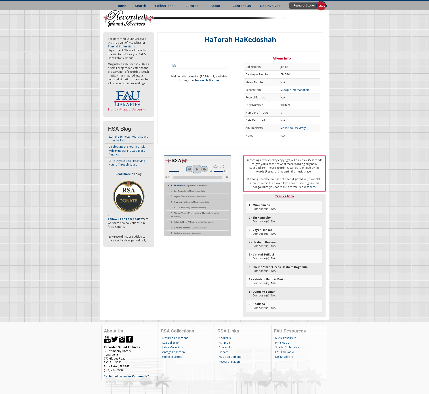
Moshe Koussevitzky (293, 128)
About (215, 5)
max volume (225, 171)
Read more (123, 174)
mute (212, 171)
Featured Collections (175, 338)
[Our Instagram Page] (122, 339)
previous (189, 169)
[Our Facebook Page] (129, 339)
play (196, 169)
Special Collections (287, 347)
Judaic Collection (172, 347)
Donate (223, 352)
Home (121, 5)
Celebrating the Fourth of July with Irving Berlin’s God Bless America (127, 150)
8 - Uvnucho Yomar (189, 228)
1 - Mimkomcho (188, 185)
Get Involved (270, 5)
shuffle (222, 166)
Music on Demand (230, 357)
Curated (192, 5)
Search (140, 5)
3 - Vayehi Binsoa (188, 196)
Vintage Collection (173, 352)
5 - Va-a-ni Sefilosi (188, 208)
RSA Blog (224, 343)
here (312, 187)
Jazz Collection (171, 343)
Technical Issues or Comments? (126, 376)
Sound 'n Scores (172, 357)
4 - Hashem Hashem (190, 202)
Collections (164, 5)
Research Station (304, 5)
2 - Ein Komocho (188, 191)
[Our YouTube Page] (107, 339)
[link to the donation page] (128, 196)
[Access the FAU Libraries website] (128, 99)
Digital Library (284, 357)
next (204, 169)
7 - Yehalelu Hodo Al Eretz (192, 222)
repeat (215, 166)
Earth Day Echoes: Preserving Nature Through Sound (127, 162)
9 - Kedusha (186, 233)
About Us (225, 338)
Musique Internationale (294, 90)
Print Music (282, 343)
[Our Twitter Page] (114, 339)
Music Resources (285, 338)
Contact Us (242, 5)
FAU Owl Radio (284, 352)
